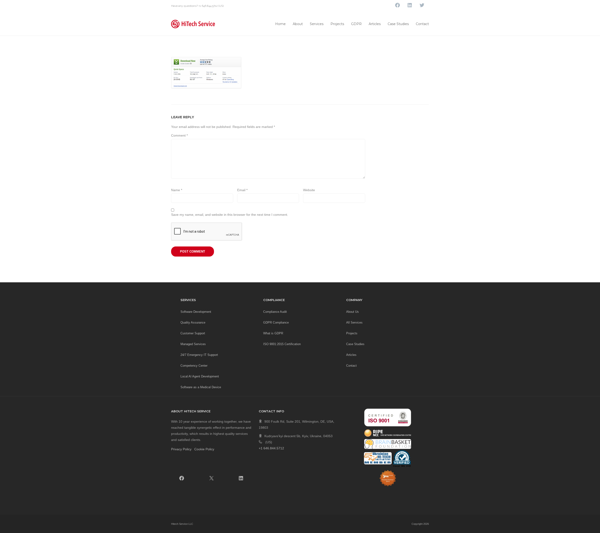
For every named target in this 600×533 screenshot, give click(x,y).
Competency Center (193, 365)
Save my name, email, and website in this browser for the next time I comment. (229, 214)
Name (176, 190)
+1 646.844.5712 (208, 5)
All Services (354, 322)
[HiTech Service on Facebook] (181, 478)
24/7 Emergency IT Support (199, 355)
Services (316, 24)
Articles (375, 24)
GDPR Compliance (276, 322)
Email (242, 190)
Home (280, 24)
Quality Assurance (192, 322)
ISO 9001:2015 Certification (282, 344)
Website (309, 190)
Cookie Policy (204, 449)
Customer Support (192, 333)
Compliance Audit (275, 311)
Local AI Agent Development (199, 376)
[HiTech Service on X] (211, 478)
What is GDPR (273, 333)
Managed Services (193, 344)
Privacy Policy (181, 449)
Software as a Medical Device (200, 387)
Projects (337, 24)
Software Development (195, 311)
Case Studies (398, 24)
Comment (179, 135)
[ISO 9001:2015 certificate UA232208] (387, 417)
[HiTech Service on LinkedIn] (240, 478)
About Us (352, 311)
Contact (422, 24)
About (298, 24)
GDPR (356, 24)
